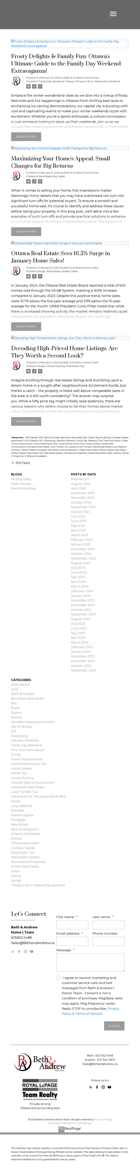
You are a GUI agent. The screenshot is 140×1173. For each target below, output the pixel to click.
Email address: (68, 933)
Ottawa (69, 81)
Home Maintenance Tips (46, 444)
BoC (86, 437)
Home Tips (79, 444)
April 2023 (78, 637)
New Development (69, 450)
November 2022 (83, 661)
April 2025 (78, 530)
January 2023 (81, 651)
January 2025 (81, 544)
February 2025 (82, 540)
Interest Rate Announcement (33, 782)
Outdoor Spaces (19, 453)
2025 (41, 437)
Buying (107, 437)
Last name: (102, 917)
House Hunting (56, 366)
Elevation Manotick (66, 440)
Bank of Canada (52, 437)
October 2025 (81, 502)
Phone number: (105, 933)
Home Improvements (22, 444)
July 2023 (78, 623)
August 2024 (80, 563)
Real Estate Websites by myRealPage (70, 1123)
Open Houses (21, 484)
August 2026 (80, 484)
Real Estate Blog (23, 488)
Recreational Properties (75, 453)
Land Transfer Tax (59, 447)
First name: (65, 917)
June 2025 (78, 521)
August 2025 (80, 511)
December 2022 (83, 656)
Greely (125, 440)
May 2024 (78, 577)
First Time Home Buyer (110, 440)
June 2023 (79, 628)
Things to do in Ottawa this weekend (97, 81)
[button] (12, 951)
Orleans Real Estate (88, 450)
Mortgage (42, 450)
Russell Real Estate (97, 453)
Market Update (29, 450)
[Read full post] (70, 46)
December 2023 (83, 600)
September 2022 (83, 670)
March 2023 (79, 642)
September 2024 (83, 558)
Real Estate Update (58, 271)
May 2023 (78, 633)
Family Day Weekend (51, 81)
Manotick (15, 450)
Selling (117, 453)
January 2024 (81, 596)
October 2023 (81, 610)
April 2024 (78, 581)
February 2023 (82, 647)
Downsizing (50, 440)
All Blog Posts (21, 479)
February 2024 (82, 591)
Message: (64, 950)
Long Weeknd (119, 447)
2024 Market (32, 437)
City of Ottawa (31, 440)
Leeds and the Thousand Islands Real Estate (90, 447)
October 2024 (81, 553)
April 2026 (78, 488)
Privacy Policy (102, 1119)
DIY (41, 440)
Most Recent (80, 479)
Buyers (99, 437)
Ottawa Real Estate (117, 450)
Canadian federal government (33, 722)
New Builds (53, 450)
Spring (125, 453)
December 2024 (83, 549)
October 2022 (81, 666)
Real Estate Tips (47, 176)
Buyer (42, 271)
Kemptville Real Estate (39, 447)
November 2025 (83, 497)
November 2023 (83, 605)
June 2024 (79, 572)
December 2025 (83, 493)
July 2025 (78, 516)
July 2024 (78, 567)
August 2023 (80, 619)
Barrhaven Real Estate (72, 437)
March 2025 (79, 535)
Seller (61, 176)
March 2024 (79, 586)
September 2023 (83, 614)
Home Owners (66, 444)
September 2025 (83, 507)
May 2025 (78, 526)
